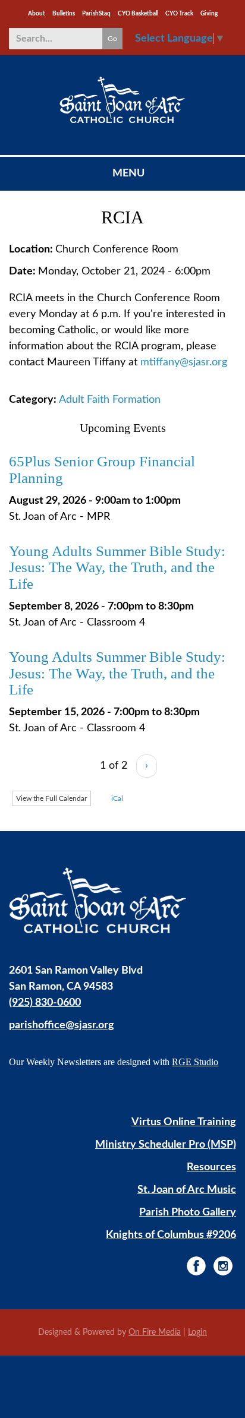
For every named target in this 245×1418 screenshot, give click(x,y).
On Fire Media (154, 1332)
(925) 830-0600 (45, 1002)
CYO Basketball (138, 14)
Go (112, 38)
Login (197, 1332)
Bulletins (63, 14)
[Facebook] (196, 1265)
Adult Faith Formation (110, 399)
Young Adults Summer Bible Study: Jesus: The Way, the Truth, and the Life (117, 567)
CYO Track (179, 14)
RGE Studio (195, 1062)
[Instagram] (223, 1265)
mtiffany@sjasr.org (183, 362)
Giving (209, 14)
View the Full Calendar (51, 798)
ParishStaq (96, 14)
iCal (116, 798)
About (36, 14)
